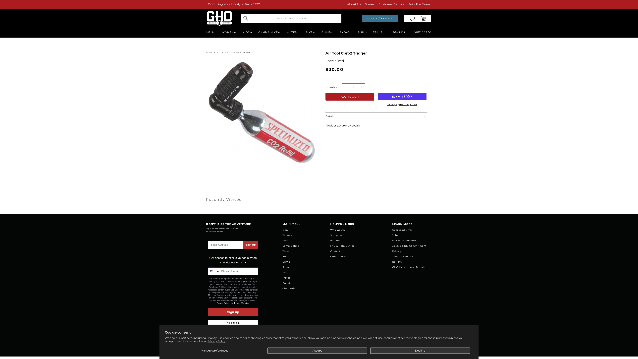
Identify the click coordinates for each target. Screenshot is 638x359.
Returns (335, 240)
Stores (369, 4)
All (218, 52)
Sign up (233, 311)
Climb (286, 261)
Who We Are (338, 230)
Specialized (334, 61)
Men (285, 230)
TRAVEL (378, 32)
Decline (420, 350)
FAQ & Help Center (342, 245)
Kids (285, 240)
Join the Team (419, 4)
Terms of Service (241, 303)
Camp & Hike (290, 245)
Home (209, 52)
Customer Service (391, 4)
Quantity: (331, 87)
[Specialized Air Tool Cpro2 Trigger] (261, 113)
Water (286, 251)
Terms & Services (403, 256)
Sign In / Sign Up (379, 18)
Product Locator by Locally (343, 125)
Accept (317, 350)
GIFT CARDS (423, 32)
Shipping (336, 235)
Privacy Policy (216, 341)
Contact (335, 251)
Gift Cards (288, 288)
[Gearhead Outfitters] (219, 18)
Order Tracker (339, 256)
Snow (285, 267)
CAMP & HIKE (268, 32)
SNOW (344, 32)
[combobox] (214, 271)
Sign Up (251, 244)
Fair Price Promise (404, 240)
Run (285, 272)
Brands (286, 283)
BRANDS (399, 32)
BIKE (309, 32)
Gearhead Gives (402, 230)
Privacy (397, 251)
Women (287, 235)
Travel (286, 277)
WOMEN (228, 32)
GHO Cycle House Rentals (408, 267)
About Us (354, 4)
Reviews (397, 261)
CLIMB (326, 32)
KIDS (246, 32)
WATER (292, 32)
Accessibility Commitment (409, 245)
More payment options (402, 104)
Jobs (395, 235)
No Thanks (233, 323)
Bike (285, 256)
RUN (361, 32)
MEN (209, 32)
